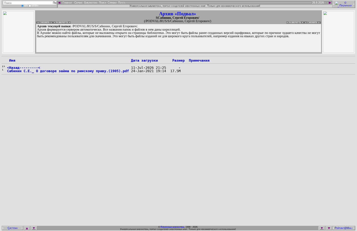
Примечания (199, 60)
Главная (67, 2)
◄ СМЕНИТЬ (43, 23)
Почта (121, 2)
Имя (11, 60)
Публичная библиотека (172, 227)
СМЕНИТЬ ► (314, 23)
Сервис (78, 2)
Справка (112, 2)
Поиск (102, 2)
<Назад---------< (23, 68)
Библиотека (90, 2)
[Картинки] (338, 51)
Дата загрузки (144, 60)
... (136, 52)
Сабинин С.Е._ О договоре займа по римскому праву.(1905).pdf (68, 71)
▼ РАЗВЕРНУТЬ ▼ (62, 23)
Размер (178, 60)
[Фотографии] (18, 51)
